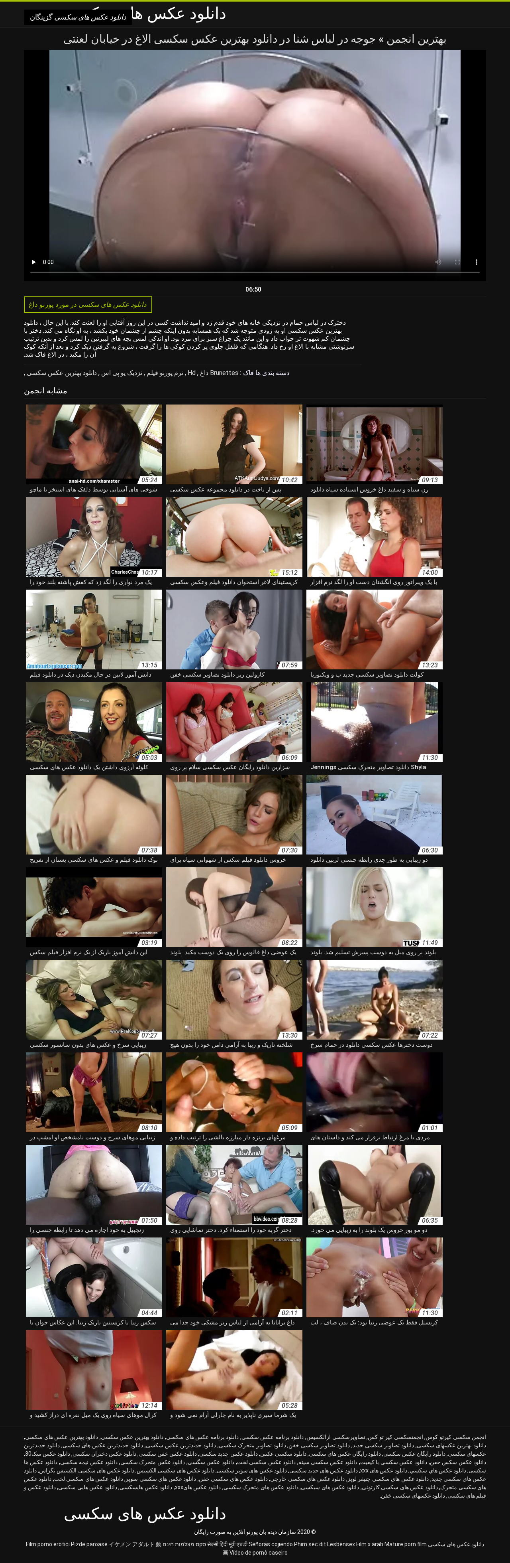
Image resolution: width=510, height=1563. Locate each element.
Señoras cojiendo (271, 1544)
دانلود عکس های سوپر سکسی (252, 1470)
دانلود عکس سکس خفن (458, 1462)
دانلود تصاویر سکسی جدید (383, 1445)
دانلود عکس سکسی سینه (328, 1462)
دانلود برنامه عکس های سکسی (202, 1437)
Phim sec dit (310, 1544)
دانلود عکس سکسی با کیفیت (393, 1462)
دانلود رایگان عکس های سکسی (345, 1454)
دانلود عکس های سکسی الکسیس (175, 1470)
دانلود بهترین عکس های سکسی (61, 1437)
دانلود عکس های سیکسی (330, 1487)
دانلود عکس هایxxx (198, 1487)
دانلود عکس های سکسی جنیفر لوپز (388, 1479)
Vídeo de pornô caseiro (259, 1552)
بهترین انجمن (415, 38)
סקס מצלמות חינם (184, 1544)
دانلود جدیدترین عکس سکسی (181, 1445)
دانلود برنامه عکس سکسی (272, 1437)
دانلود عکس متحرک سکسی (152, 1462)
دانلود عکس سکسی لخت (266, 1462)
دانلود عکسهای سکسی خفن (413, 1495)
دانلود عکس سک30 (47, 1454)
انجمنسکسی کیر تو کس (395, 1437)
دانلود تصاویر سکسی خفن (319, 1445)
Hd (191, 373)
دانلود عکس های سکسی (456, 1544)
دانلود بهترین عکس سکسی (61, 373)
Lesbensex (341, 1544)
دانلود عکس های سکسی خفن (233, 1479)
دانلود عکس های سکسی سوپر (161, 1479)
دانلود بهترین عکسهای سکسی (451, 1445)
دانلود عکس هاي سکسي (438, 1470)
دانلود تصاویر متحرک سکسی (252, 1445)
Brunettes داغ (218, 373)
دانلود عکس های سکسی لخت (88, 1479)
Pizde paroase (89, 1544)
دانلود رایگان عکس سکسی (414, 1454)
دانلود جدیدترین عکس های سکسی (103, 1445)
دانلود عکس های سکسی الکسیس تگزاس (86, 1470)
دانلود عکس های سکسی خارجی (307, 1479)
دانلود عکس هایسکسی (146, 1487)
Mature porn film (405, 1544)
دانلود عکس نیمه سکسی (89, 1462)
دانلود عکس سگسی (211, 1462)
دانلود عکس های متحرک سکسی (261, 1487)
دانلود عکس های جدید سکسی (323, 1470)
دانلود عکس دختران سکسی (104, 1454)
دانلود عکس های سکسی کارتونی (400, 1487)
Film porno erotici (48, 1544)
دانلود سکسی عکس (283, 1454)
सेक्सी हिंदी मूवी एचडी (227, 1544)
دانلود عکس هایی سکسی (87, 1487)
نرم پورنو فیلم (164, 373)
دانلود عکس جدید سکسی (228, 1454)
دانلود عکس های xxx (384, 1470)
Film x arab (369, 1544)
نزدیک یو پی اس (121, 373)
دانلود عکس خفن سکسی (168, 1454)
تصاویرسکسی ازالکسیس (335, 1437)
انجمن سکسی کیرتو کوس (456, 1437)
